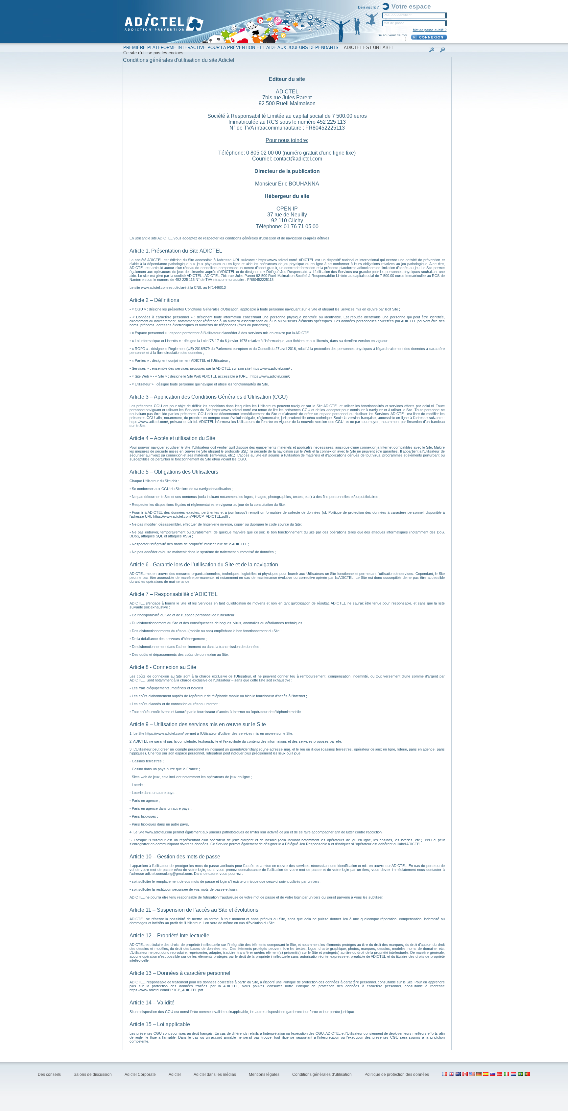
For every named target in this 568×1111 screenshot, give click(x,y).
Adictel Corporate (141, 1074)
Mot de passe (394, 23)
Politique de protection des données (397, 1074)
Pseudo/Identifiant (398, 15)
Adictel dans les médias (215, 1074)
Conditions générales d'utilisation (322, 1074)
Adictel (175, 1074)
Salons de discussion (93, 1074)
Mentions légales (264, 1074)
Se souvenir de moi (392, 35)
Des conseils (50, 1074)
